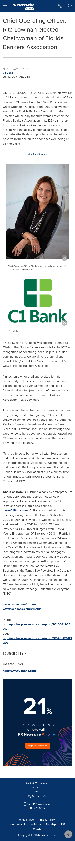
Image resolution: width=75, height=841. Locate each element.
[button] (37, 211)
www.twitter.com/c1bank (20, 604)
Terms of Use (26, 820)
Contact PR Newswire (37, 783)
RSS (63, 825)
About (37, 791)
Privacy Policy (47, 820)
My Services (35, 796)
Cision (44, 835)
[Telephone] (60, 6)
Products (37, 787)
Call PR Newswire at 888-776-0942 (38, 806)
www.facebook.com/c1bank (22, 609)
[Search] (70, 6)
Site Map (51, 825)
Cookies (38, 829)
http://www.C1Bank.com (19, 670)
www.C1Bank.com (15, 510)
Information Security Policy (25, 825)
